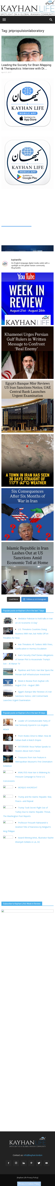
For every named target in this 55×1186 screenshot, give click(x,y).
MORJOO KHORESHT (28, 787)
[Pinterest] (31, 1163)
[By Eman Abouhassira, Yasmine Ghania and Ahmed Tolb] (27, 568)
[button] (51, 20)
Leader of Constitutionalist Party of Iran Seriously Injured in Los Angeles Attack (26, 725)
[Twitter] (39, 1163)
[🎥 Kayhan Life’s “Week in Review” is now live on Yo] (27, 298)
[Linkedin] (24, 1163)
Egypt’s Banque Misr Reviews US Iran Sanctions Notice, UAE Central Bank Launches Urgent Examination (27, 696)
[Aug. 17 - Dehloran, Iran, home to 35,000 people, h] (27, 460)
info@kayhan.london (33, 1155)
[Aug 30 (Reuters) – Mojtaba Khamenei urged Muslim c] (27, 352)
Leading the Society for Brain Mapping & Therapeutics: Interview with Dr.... (26, 66)
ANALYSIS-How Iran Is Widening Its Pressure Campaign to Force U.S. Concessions (26, 776)
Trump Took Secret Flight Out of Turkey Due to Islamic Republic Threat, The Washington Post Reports (27, 811)
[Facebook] (8, 1163)
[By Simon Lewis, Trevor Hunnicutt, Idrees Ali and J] (27, 514)
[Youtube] (46, 1163)
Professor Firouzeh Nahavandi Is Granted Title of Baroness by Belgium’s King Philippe (27, 827)
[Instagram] (16, 1163)
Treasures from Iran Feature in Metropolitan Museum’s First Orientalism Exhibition (27, 761)
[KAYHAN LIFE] (27, 8)
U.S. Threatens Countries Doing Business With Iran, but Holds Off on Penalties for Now (25, 633)
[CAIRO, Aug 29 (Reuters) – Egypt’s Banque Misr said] (27, 406)
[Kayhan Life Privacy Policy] (27, 1177)
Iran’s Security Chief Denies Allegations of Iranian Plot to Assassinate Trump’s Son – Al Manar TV (28, 659)
